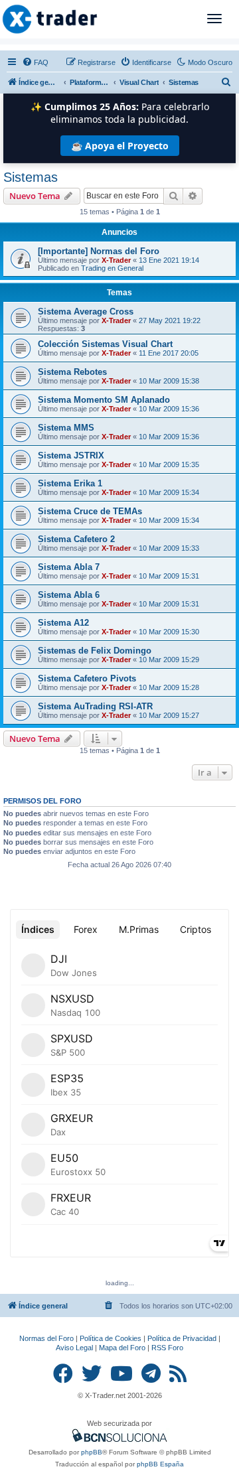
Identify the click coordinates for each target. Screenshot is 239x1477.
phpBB (91, 1452)
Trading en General (112, 268)
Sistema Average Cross (85, 311)
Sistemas (30, 177)
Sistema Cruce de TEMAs (90, 511)
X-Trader (116, 260)
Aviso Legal (74, 1348)
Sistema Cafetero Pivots (87, 678)
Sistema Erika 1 (70, 483)
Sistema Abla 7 (69, 567)
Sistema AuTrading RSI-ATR (95, 706)
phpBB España (160, 1464)
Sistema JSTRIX (71, 455)
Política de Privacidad (181, 1338)
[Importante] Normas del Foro (98, 251)
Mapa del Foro (122, 1348)
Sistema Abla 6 (69, 595)
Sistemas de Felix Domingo (94, 651)
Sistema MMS (66, 428)
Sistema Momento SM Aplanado (104, 400)
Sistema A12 (63, 623)
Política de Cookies (110, 1338)
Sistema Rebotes (72, 372)
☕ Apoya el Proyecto (120, 145)
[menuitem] (35, 62)
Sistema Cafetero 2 (76, 539)
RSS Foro (167, 1348)
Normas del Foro (46, 1338)
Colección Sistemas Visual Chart (105, 344)
